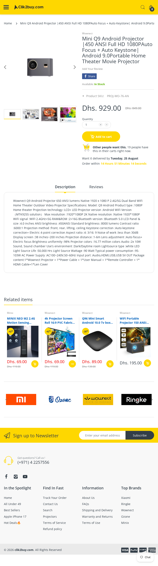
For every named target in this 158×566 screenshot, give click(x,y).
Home (8, 23)
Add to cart (104, 137)
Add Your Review (92, 69)
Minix (10, 313)
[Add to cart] (34, 363)
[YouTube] (25, 476)
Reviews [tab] (96, 186)
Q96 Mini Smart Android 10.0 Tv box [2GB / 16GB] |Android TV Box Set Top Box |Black (96, 320)
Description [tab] (65, 186)
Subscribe (140, 435)
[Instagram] (15, 476)
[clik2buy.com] (28, 7)
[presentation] (6, 399)
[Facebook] (6, 476)
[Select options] (72, 363)
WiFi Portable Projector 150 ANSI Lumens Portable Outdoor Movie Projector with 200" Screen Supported (133, 320)
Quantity (87, 119)
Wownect (87, 33)
